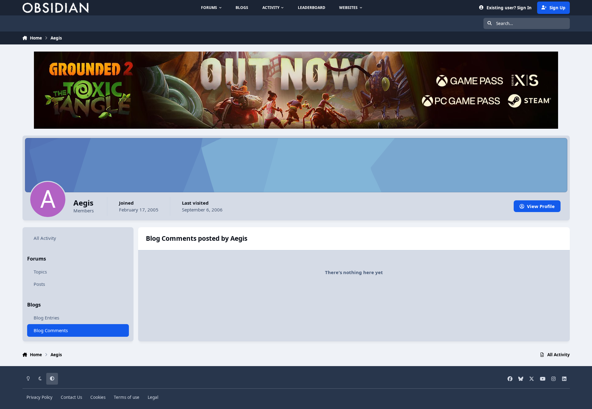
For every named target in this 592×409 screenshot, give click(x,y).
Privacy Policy (39, 397)
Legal (153, 397)
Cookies (97, 397)
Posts (39, 284)
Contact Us (71, 397)
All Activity (45, 238)
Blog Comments (51, 330)
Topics (40, 272)
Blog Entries (46, 318)
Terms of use (126, 397)
